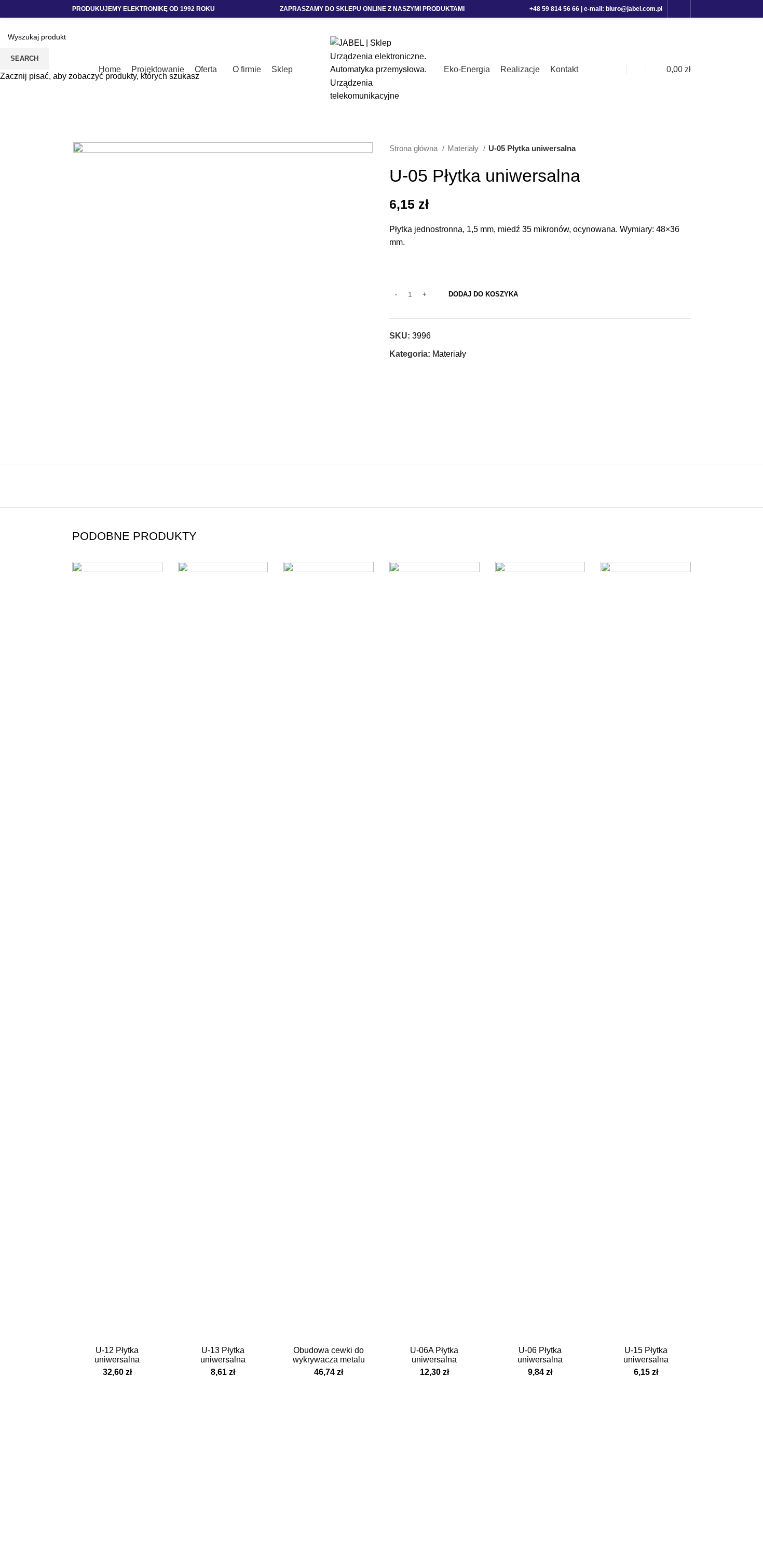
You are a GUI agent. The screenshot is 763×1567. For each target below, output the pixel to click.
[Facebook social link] (679, 9)
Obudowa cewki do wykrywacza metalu (329, 1355)
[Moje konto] (617, 69)
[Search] (635, 69)
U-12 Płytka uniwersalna (117, 1355)
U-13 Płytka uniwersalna (223, 1355)
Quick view (155, 578)
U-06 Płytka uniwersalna (540, 1355)
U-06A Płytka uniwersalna (434, 1355)
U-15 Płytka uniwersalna (646, 1355)
